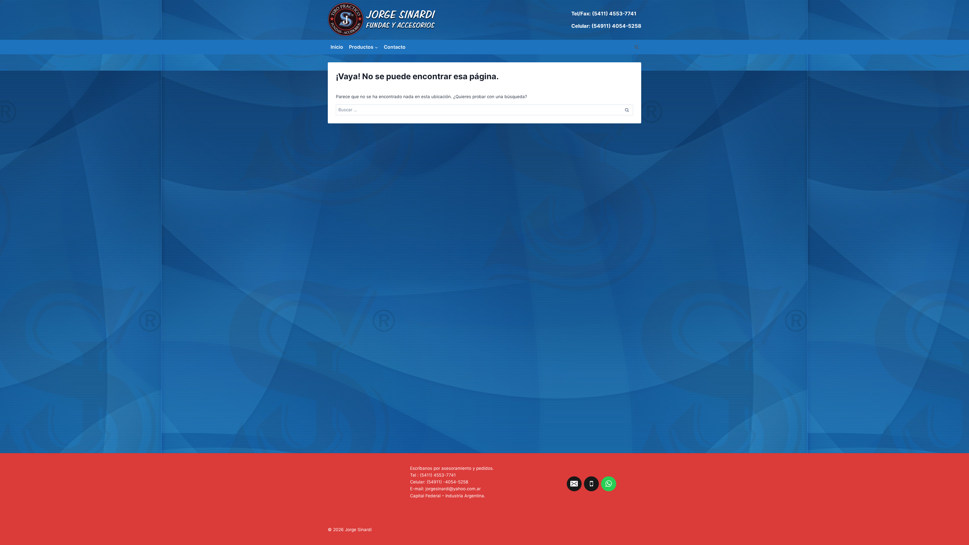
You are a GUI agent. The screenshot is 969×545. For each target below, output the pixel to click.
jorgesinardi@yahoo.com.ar (453, 488)
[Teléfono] (591, 484)
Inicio (337, 47)
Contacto (395, 47)
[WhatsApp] (608, 484)
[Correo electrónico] (574, 484)
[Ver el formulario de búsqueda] (636, 47)
